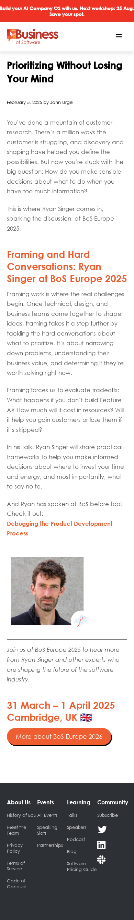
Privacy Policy (15, 848)
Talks (72, 815)
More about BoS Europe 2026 (59, 736)
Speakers (76, 827)
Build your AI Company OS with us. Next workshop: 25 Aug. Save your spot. (67, 11)
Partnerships (50, 845)
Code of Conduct (16, 883)
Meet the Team (16, 830)
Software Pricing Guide (82, 866)
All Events (47, 815)
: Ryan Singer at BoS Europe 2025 (67, 266)
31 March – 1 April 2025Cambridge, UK (61, 711)
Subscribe (107, 815)
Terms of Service (16, 866)
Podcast (76, 839)
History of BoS (21, 815)
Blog (72, 851)
